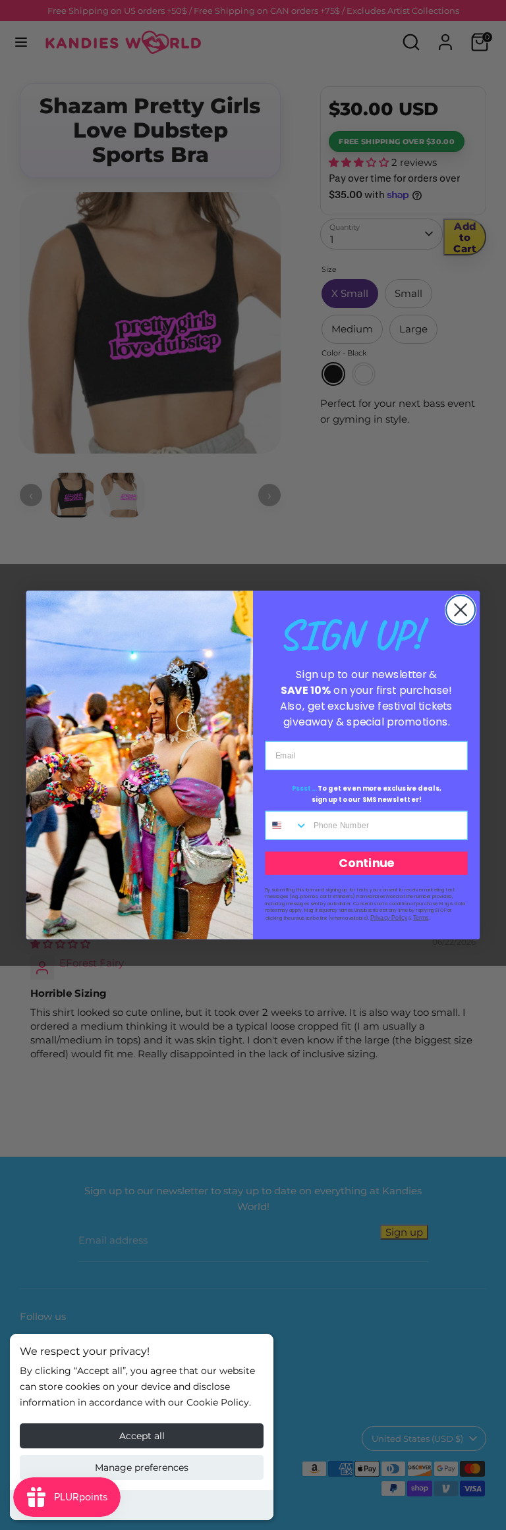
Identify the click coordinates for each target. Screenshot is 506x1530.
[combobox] (287, 825)
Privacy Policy (388, 917)
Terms (421, 917)
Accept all (142, 1436)
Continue (366, 863)
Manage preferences (141, 1467)
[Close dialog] (460, 609)
